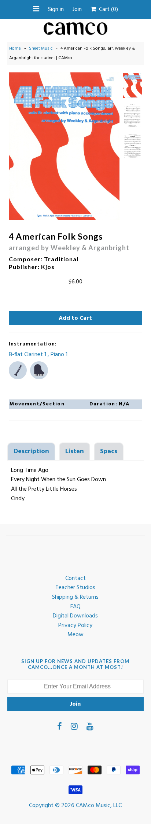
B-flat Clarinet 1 (28, 354)
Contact (75, 578)
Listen (74, 451)
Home (15, 48)
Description (31, 451)
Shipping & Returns (75, 597)
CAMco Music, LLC (99, 805)
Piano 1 (59, 354)
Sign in (56, 9)
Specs (108, 451)
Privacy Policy (75, 625)
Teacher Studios (75, 587)
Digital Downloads (75, 616)
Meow (75, 635)
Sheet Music (40, 48)
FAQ (75, 607)
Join (77, 9)
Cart (107, 9)
